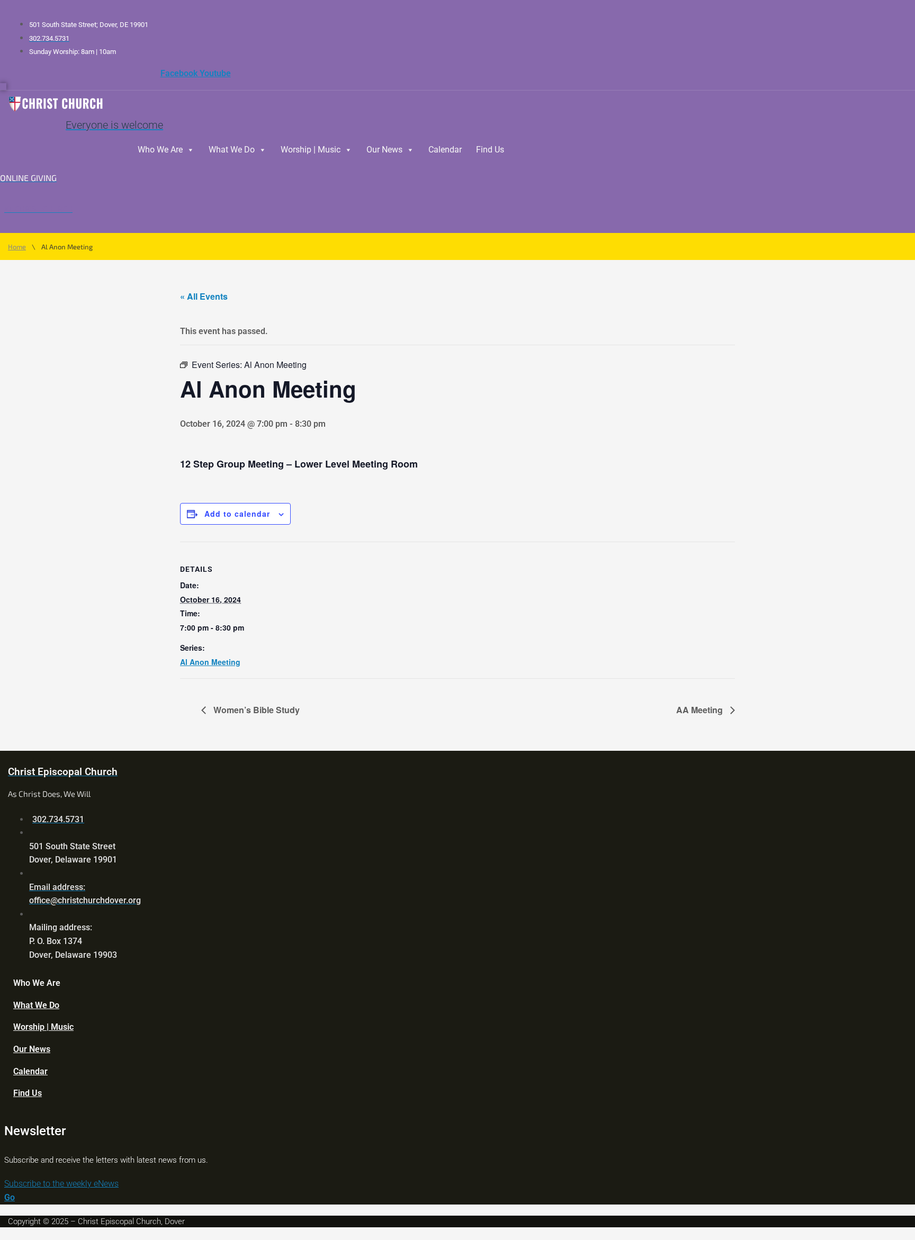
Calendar (445, 150)
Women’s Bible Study (255, 710)
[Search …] (3, 86)
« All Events (204, 296)
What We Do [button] (232, 150)
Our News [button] (384, 150)
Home (17, 247)
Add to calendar (237, 513)
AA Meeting (700, 710)
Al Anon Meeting (210, 662)
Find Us (490, 150)
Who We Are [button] (160, 150)
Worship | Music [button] (310, 150)
